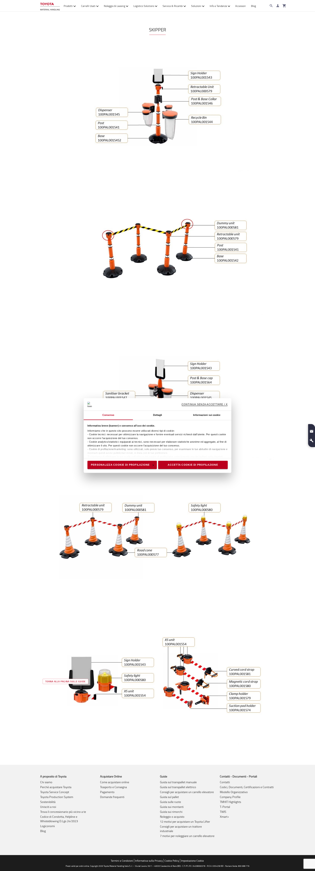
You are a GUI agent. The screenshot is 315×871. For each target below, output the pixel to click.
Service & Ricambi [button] (173, 6)
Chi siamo (46, 782)
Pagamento (107, 792)
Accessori (240, 6)
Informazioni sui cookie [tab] (206, 415)
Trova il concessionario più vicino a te (63, 812)
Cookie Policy (172, 860)
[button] (311, 430)
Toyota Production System (56, 797)
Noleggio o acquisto (172, 817)
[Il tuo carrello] (284, 5)
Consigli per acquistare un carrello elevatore (187, 792)
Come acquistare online (114, 782)
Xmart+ (224, 817)
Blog (253, 6)
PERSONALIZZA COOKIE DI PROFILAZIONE (120, 465)
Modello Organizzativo (234, 792)
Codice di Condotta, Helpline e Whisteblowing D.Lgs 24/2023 (59, 819)
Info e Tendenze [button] (218, 6)
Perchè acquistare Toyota (55, 787)
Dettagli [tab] (157, 415)
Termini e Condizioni (122, 860)
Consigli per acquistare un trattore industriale (181, 828)
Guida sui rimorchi (171, 812)
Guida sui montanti (172, 807)
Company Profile (230, 797)
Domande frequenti (112, 797)
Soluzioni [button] (196, 6)
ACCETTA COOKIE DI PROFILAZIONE (193, 465)
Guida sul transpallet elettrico (178, 787)
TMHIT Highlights (230, 802)
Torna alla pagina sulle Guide (65, 681)
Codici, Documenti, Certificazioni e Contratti (247, 787)
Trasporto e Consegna (113, 787)
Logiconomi (47, 826)
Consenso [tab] (108, 415)
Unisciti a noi (48, 807)
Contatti (225, 782)
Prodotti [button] (68, 6)
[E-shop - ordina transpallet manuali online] (50, 6)
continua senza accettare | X (205, 404)
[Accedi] (277, 5)
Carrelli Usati (88, 6)
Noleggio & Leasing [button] (114, 6)
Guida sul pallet (169, 797)
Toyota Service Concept (54, 792)
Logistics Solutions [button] (143, 6)
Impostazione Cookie (192, 860)
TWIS (223, 812)
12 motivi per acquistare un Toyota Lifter (185, 821)
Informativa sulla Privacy (149, 860)
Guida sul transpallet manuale (178, 782)
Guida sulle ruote (170, 802)
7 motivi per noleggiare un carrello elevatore (187, 836)
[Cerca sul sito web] (271, 5)
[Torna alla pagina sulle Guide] (157, 680)
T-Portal (225, 807)
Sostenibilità (47, 802)
